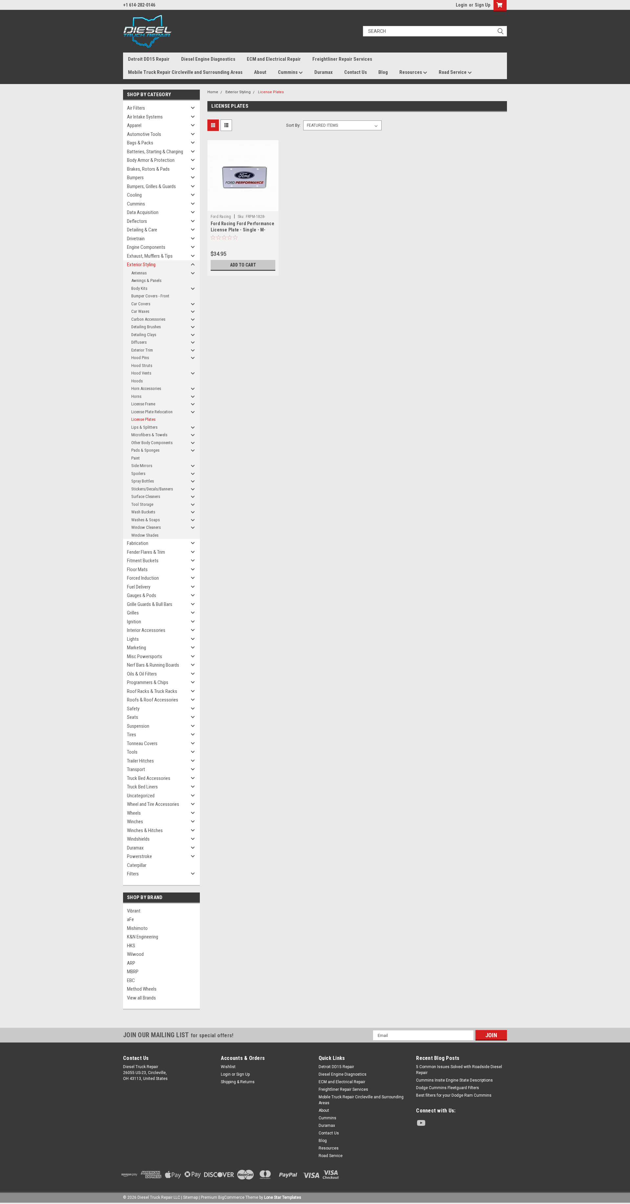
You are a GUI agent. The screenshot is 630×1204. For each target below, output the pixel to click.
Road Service (453, 72)
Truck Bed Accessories (148, 778)
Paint (135, 458)
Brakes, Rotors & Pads (148, 169)
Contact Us (355, 72)
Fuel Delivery (138, 587)
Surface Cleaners (145, 496)
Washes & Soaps (145, 519)
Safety (133, 709)
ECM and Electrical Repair (274, 59)
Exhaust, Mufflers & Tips (150, 256)
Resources (411, 72)
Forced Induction (143, 578)
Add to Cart (243, 265)
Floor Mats (137, 569)
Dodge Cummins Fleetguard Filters (447, 1088)
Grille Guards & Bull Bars (149, 604)
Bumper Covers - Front (150, 295)
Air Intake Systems (145, 117)
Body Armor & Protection (151, 160)
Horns (136, 396)
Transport (136, 769)
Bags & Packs (140, 143)
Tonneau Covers (142, 743)
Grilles (133, 613)
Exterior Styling (141, 265)
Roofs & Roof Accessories (152, 700)
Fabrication (137, 543)
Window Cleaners (146, 527)
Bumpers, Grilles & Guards (151, 186)
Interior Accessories (146, 630)
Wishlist (228, 1066)
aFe (130, 919)
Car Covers (140, 303)
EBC (131, 980)
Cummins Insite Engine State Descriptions (454, 1080)
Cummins (288, 72)
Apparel (134, 125)
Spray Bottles (142, 481)
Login (461, 5)
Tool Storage (142, 504)
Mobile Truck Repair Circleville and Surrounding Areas (185, 72)
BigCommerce (231, 1197)
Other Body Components (152, 442)
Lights (133, 639)
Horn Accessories (146, 388)
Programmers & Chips (147, 682)
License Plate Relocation (152, 411)
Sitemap (190, 1197)
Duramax (323, 72)
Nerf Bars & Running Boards (153, 665)
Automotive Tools (144, 134)
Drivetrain (136, 239)
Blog (383, 72)
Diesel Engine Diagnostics (208, 59)
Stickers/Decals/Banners (152, 488)
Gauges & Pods (141, 595)
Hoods (137, 380)
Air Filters (136, 108)
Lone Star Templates (282, 1197)
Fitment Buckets (142, 561)
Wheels (134, 813)
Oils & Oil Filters (142, 674)
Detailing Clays (143, 334)
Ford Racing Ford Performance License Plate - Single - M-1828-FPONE (242, 230)
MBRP (132, 972)
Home (212, 92)
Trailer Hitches (140, 761)
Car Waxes (140, 311)
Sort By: (293, 125)
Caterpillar (136, 865)
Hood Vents (141, 373)
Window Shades (144, 535)
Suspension (138, 726)
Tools (132, 752)
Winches (135, 822)
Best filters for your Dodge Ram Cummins (454, 1095)
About (260, 72)
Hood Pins (140, 357)
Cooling (134, 195)
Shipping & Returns (238, 1082)
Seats (132, 717)
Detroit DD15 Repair (149, 59)
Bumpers (135, 178)
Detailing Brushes (146, 326)
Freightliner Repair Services (342, 59)
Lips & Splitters (144, 427)
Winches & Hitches (145, 830)
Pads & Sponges (145, 450)
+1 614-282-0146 (139, 5)
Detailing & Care (142, 230)
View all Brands (141, 998)
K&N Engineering (142, 937)
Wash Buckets (143, 511)
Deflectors (137, 221)
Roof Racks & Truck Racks (152, 691)
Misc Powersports (144, 656)
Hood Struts (141, 365)
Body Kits (139, 288)
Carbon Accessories (148, 319)
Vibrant (133, 911)
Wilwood (135, 954)
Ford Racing (221, 216)
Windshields (138, 839)
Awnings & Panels (146, 280)
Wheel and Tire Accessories (153, 804)
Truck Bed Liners (142, 787)
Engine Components (146, 247)
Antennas (139, 272)
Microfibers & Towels (149, 434)
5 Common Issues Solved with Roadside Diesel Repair (459, 1069)
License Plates (143, 419)
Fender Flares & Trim (146, 552)
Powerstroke (139, 856)
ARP (131, 963)
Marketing (136, 648)
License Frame (143, 403)
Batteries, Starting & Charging (155, 152)
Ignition (134, 622)
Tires (131, 735)
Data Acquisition (142, 212)
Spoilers (138, 473)
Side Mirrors (141, 465)
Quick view (243, 206)
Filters (133, 874)
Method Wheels (142, 989)
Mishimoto (137, 928)
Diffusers (139, 342)
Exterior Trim (142, 350)
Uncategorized (141, 796)
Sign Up (482, 5)
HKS (131, 946)
